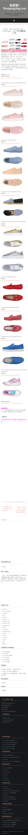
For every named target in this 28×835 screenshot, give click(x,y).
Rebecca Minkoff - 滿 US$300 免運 (11, 761)
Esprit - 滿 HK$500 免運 (9, 746)
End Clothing (6, 772)
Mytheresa (5, 794)
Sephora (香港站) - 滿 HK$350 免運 (11, 820)
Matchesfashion (7, 788)
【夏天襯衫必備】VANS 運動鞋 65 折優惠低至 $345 (7, 508)
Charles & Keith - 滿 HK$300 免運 (11, 757)
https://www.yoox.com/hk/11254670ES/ (10, 311)
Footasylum (6, 774)
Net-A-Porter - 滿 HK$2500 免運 (11, 790)
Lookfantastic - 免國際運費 (9, 822)
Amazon (5, 807)
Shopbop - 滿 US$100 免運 (9, 799)
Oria (21, 831)
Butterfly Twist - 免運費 (9, 748)
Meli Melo (4, 609)
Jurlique (4, 635)
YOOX (17, 53)
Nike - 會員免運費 (7, 768)
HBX (4, 776)
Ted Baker (4, 613)
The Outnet (6, 801)
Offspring (5, 778)
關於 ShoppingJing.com (8, 703)
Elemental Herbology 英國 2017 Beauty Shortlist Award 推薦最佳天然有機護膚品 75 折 (20, 510)
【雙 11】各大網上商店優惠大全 (10, 671)
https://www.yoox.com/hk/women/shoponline (11, 78)
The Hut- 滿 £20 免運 (8, 813)
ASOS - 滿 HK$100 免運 (9, 740)
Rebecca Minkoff (6, 611)
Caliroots (5, 770)
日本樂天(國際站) (7, 809)
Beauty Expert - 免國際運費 (9, 824)
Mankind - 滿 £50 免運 (8, 826)
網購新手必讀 (6, 718)
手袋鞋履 (13, 502)
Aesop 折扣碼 (5, 659)
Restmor (4, 643)
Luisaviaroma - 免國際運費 (9, 792)
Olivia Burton (5, 629)
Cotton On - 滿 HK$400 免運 (10, 742)
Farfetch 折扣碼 (6, 651)
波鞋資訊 (22, 502)
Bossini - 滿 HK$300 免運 (9, 744)
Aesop (3, 633)
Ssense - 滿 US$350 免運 (9, 797)
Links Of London (6, 623)
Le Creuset (4, 637)
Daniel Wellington (6, 631)
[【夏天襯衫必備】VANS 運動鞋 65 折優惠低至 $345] (14, 427)
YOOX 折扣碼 (5, 657)
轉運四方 (4, 690)
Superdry (4, 617)
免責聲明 (5, 707)
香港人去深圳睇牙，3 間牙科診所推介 (12, 669)
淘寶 (4, 811)
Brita (3, 641)
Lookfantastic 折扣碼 (7, 655)
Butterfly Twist (6, 621)
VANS (17, 54)
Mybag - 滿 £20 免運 (8, 755)
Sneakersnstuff (6, 780)
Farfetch (5, 786)
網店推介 (5, 709)
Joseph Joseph (5, 625)
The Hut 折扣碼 (6, 661)
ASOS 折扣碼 (5, 653)
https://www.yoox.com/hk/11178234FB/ (10, 195)
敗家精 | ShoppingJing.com (14, 6)
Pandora (4, 627)
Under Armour (5, 619)
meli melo (5, 759)
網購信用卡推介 (7, 722)
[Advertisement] (14, 452)
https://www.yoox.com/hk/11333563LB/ (10, 143)
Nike (3, 615)
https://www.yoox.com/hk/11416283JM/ (11, 340)
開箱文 (4, 682)
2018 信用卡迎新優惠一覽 (9, 711)
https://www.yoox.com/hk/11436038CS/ (10, 280)
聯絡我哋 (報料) (7, 705)
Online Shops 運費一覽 (8, 720)
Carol (18, 35)
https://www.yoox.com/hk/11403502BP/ (10, 226)
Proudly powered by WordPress (8, 831)
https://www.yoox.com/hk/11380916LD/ (10, 375)
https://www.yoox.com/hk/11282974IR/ (10, 86)
